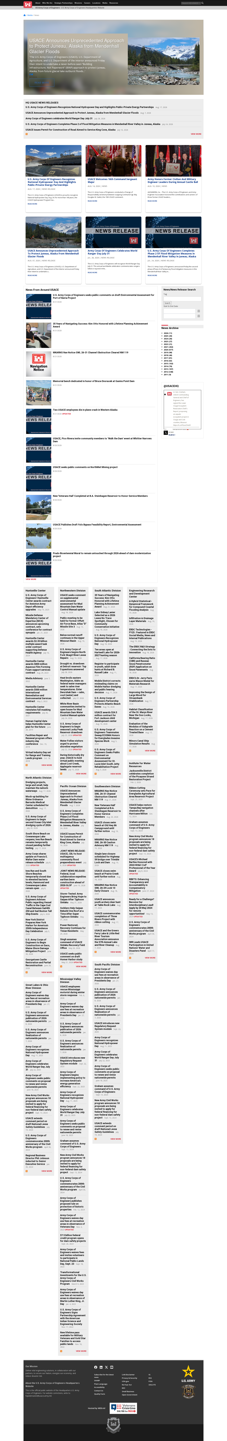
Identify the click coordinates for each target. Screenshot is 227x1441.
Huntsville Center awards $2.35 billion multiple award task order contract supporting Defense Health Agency (36, 645)
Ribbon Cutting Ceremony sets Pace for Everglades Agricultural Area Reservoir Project (142, 792)
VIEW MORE (196, 134)
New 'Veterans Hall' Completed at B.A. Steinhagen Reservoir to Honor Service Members (100, 496)
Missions (78, 3)
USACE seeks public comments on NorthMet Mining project (85, 467)
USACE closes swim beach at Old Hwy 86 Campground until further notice (106, 826)
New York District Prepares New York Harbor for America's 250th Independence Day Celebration (37, 925)
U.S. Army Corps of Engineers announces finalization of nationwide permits (37, 1034)
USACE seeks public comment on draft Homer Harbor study (71, 956)
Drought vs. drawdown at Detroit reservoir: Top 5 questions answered (73, 666)
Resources (113, 3)
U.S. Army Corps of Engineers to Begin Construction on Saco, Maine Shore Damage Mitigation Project (38, 945)
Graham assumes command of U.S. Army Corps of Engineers (72, 1143)
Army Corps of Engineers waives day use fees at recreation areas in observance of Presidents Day (38, 998)
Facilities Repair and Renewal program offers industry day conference (39, 739)
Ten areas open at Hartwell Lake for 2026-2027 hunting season (107, 652)
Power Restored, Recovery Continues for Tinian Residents (73, 928)
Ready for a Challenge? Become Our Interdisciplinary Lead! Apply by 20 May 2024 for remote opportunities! (141, 906)
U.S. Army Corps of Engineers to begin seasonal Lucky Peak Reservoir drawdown (71, 728)
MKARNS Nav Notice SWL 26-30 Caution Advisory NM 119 (106, 842)
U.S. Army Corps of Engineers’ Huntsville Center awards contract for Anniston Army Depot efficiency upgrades (38, 602)
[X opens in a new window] (106, 1367)
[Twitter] (32, 74)
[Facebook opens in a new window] (95, 1367)
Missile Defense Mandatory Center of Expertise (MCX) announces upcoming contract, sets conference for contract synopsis (39, 624)
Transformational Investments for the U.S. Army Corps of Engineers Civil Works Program (73, 1278)
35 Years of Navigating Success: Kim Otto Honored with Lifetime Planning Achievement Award (107, 601)
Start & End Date (171, 306)
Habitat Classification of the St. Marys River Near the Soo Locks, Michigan (141, 713)
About (37, 3)
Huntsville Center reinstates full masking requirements (38, 709)
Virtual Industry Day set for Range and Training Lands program (38, 755)
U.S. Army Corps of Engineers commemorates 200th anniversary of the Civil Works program (38, 1141)
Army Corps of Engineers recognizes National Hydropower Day (37, 1051)
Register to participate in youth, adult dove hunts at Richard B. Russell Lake (107, 668)
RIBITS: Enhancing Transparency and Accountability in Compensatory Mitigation (139, 885)
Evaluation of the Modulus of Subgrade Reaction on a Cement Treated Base (141, 728)
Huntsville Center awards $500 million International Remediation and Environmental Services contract (38, 694)
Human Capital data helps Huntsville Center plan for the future (38, 724)
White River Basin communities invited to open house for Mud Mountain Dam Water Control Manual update (72, 709)
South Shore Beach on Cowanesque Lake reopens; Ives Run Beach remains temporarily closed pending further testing (39, 840)
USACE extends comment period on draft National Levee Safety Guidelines (37, 1122)
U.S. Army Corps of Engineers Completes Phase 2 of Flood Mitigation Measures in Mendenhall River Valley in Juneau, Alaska (93, 124)
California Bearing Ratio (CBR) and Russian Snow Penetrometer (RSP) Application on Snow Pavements (142, 664)
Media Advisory (34, 678)
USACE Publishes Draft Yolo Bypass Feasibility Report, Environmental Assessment (97, 524)
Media (104, 3)
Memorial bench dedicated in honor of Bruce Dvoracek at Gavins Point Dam (94, 381)
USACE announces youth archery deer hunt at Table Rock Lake (107, 902)
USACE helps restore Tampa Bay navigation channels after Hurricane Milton (141, 809)
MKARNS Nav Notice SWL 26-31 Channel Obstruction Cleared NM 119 (90, 352)
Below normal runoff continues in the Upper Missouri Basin (72, 638)
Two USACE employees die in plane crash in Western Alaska (85, 409)
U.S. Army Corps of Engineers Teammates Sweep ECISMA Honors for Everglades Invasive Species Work (107, 735)
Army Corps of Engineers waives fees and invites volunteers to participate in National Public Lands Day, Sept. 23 (72, 1256)
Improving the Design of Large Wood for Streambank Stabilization (142, 696)
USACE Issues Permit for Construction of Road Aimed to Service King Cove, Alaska (70, 129)
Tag (165, 294)
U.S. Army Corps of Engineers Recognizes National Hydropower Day (107, 639)
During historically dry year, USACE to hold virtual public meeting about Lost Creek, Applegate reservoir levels (72, 762)
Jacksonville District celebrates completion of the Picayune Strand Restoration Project (141, 775)
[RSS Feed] (27, 134)
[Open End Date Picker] (199, 316)
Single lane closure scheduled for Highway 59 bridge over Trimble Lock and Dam (107, 858)
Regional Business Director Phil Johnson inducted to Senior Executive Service (37, 1159)
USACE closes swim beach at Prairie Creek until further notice (107, 873)
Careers (87, 3)
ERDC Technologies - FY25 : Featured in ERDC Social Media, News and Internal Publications (142, 634)
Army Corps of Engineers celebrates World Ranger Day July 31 (59, 118)
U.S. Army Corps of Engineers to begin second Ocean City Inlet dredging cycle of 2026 (38, 821)
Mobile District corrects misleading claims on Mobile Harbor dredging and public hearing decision (108, 686)
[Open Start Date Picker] (199, 311)
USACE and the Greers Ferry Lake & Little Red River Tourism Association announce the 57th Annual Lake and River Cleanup (107, 937)
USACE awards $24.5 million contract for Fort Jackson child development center (106, 716)
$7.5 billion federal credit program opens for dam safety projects (73, 1238)
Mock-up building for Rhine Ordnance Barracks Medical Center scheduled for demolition (37, 802)
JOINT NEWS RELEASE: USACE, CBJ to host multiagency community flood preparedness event (72, 856)
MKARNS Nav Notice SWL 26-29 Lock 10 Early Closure (106, 888)
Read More (42, 82)
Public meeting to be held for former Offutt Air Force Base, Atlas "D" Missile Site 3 (73, 622)
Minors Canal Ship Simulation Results (139, 742)
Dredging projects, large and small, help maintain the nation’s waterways (37, 786)
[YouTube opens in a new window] (111, 1367)
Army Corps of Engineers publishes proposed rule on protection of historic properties (72, 1204)
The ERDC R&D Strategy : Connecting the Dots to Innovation (142, 649)
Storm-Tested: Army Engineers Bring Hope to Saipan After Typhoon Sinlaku (73, 898)
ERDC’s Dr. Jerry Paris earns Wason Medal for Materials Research (141, 681)
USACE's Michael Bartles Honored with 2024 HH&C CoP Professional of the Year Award (142, 865)
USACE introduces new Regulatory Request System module (72, 1060)
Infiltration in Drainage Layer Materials (141, 619)
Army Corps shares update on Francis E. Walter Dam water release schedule (37, 858)
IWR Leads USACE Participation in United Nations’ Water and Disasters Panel (141, 946)
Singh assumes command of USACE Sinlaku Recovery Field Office (72, 943)
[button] (202, 3)
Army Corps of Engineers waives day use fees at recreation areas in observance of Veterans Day (72, 1221)
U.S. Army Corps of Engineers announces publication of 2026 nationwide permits (37, 1016)
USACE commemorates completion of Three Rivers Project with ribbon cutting (107, 917)
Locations (96, 3)
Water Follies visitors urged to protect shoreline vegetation (71, 743)
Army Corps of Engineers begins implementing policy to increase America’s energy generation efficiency (72, 1079)
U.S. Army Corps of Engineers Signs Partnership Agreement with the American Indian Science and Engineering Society (73, 1316)
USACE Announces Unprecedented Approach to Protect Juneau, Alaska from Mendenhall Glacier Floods (76, 46)
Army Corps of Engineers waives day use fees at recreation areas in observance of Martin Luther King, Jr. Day (72, 1296)
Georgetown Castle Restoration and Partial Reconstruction (38, 962)
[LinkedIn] (101, 1367)
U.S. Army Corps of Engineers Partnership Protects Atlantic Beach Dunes (107, 702)
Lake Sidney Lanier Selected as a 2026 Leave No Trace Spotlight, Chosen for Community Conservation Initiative (107, 619)
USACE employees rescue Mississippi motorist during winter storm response (72, 991)
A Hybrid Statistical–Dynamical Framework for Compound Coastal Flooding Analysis (141, 605)
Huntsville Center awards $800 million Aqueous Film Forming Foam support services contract (38, 667)
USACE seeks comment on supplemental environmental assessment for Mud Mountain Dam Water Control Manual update (73, 602)
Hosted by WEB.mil (96, 1408)
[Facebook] (30, 74)
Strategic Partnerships (63, 3)
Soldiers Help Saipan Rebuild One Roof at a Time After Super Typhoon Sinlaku (72, 912)
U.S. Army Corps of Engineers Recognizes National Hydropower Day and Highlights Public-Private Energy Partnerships (90, 107)
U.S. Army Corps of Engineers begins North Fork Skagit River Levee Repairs (73, 653)
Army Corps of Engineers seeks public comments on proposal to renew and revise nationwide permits (38, 1081)
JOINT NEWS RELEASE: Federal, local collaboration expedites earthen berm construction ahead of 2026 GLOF (73, 878)
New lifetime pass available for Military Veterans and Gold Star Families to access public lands (73, 1338)
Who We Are (47, 3)
